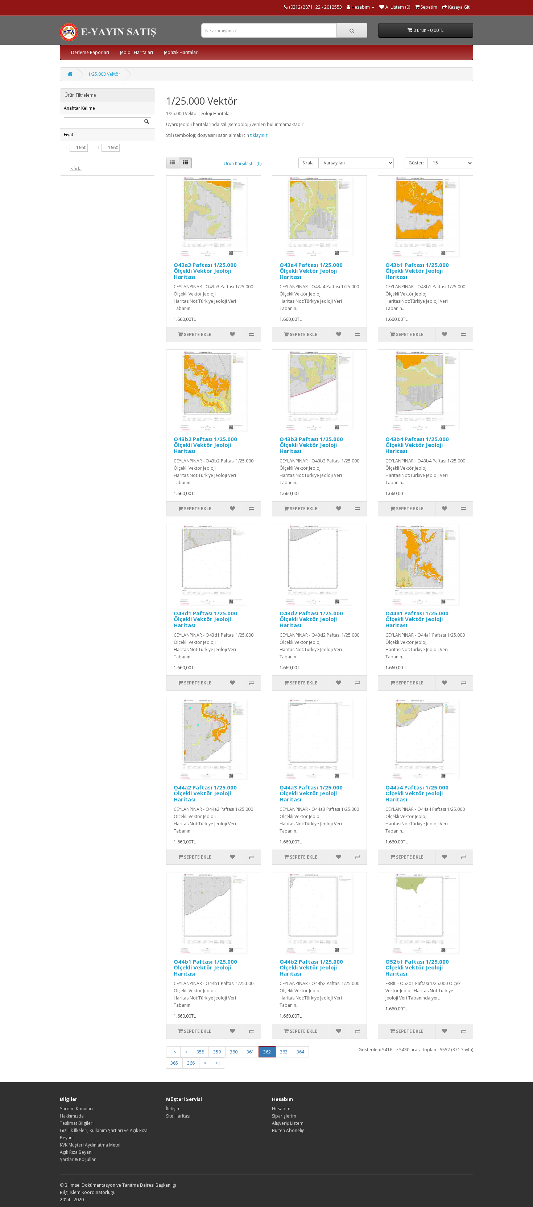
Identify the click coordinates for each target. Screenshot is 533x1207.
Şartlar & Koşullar (78, 1159)
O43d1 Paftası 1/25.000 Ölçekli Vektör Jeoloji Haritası (205, 619)
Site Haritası (178, 1116)
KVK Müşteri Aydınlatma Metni (90, 1145)
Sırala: (308, 163)
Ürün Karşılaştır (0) (242, 163)
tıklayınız (259, 135)
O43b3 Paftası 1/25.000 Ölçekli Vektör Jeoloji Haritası (311, 444)
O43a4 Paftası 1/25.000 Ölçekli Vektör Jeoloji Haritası (311, 270)
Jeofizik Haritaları (181, 52)
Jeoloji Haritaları (136, 52)
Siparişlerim (284, 1116)
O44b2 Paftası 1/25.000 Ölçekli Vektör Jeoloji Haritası (311, 967)
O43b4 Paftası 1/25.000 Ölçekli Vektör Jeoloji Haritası (417, 444)
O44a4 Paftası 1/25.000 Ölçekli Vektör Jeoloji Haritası (417, 793)
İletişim (173, 1109)
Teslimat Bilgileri (77, 1123)
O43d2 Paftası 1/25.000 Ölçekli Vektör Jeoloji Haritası (311, 619)
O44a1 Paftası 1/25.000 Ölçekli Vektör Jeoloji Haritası (417, 619)
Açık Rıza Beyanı (76, 1152)
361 (250, 1052)
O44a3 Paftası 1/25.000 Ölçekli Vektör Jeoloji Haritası (311, 793)
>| (217, 1063)
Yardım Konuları (76, 1109)
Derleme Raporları (90, 52)
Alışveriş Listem (287, 1123)
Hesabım (281, 1109)
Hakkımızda (72, 1116)
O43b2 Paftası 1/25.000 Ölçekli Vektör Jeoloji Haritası (205, 444)
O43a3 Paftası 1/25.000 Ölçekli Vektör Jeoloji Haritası (205, 270)
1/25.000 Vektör (104, 74)
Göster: (416, 163)
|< (173, 1052)
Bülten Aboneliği (289, 1130)
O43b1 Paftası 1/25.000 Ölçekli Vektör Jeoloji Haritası (417, 270)
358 (200, 1052)
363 (284, 1052)
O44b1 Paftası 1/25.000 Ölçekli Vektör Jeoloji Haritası (205, 967)
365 (174, 1063)
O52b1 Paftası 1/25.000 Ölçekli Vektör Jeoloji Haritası (417, 967)
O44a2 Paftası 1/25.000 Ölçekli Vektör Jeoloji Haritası (205, 793)
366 (191, 1063)
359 (217, 1052)
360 (233, 1052)
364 (300, 1052)
